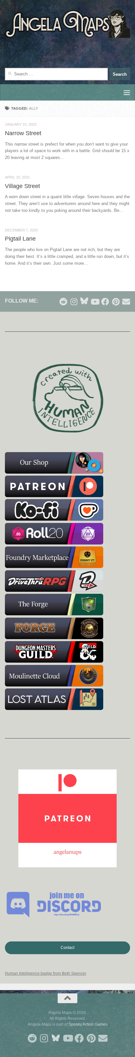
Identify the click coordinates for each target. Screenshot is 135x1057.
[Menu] (127, 92)
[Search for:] (56, 74)
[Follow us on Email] (126, 302)
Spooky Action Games (87, 1024)
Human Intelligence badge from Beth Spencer (45, 973)
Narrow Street (23, 133)
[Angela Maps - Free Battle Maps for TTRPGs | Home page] (67, 24)
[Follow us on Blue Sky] (84, 301)
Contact (67, 947)
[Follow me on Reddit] (63, 302)
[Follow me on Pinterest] (116, 302)
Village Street (22, 186)
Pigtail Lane (20, 238)
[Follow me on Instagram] (74, 302)
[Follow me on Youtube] (95, 302)
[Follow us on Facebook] (105, 302)
